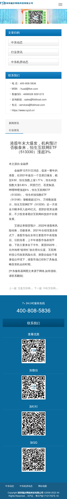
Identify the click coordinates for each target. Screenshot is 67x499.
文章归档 (14, 32)
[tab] (33, 32)
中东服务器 (16, 271)
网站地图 (42, 485)
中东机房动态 (19, 62)
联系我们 (33, 323)
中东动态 (17, 42)
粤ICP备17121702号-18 (47, 495)
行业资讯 (17, 52)
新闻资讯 (14, 123)
